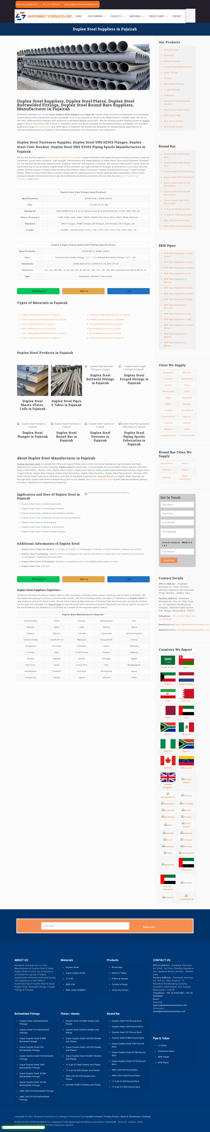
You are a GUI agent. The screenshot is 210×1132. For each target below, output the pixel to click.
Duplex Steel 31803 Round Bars (177, 164)
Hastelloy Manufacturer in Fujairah (107, 319)
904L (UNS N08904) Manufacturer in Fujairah (44, 333)
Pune (186, 385)
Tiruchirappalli (187, 435)
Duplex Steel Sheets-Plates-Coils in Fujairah (33, 405)
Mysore (187, 416)
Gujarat (187, 423)
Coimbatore (168, 416)
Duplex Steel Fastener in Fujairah (100, 436)
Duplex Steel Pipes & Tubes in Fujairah (66, 403)
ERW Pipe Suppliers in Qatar (178, 288)
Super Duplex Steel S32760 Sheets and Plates (83, 1040)
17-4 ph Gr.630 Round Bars (177, 209)
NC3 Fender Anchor (174, 127)
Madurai (168, 429)
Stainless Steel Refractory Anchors (177, 102)
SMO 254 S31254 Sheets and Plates (80, 1077)
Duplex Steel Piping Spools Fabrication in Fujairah (134, 438)
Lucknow (168, 423)
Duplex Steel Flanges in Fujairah (33, 434)
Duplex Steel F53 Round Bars (179, 177)
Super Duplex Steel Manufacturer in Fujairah (44, 319)
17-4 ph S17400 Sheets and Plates (83, 1065)
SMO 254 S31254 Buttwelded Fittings (34, 1098)
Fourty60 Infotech (93, 1116)
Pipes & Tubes (171, 50)
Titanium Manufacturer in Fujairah (106, 338)
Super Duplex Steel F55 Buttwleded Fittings (32, 1048)
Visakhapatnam (168, 435)
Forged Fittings (172, 89)
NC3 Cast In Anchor (174, 121)
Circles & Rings (120, 984)
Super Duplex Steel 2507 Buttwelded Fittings (32, 1066)
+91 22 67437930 (51, 4)
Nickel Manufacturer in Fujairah (105, 333)
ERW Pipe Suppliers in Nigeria (175, 335)
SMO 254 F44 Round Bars (177, 220)
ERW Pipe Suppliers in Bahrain (175, 280)
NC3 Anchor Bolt (172, 115)
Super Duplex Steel (75, 973)
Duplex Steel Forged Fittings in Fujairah (134, 379)
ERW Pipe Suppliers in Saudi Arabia (178, 255)
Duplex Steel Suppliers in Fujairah (63, 157)
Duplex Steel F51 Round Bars (179, 171)
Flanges (168, 78)
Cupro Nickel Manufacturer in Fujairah (41, 338)
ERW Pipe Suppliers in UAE (177, 319)
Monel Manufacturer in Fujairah (105, 329)
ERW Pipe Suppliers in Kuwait (179, 268)
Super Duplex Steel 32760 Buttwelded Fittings (33, 1075)
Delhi (187, 391)
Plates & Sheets (172, 61)
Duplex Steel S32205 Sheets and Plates (82, 1031)
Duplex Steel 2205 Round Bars (177, 155)
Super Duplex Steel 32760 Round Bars (177, 193)
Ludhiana (166, 470)
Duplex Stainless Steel (101, 479)
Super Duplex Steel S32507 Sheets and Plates (83, 1057)
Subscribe (149, 927)
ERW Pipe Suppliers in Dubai (178, 293)
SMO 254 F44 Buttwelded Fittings (37, 1091)
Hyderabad (187, 379)
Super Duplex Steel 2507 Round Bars (176, 202)
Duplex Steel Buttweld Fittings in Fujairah (100, 379)
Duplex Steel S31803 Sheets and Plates (82, 1022)
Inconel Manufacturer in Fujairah (105, 324)
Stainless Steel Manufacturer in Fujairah (109, 315)
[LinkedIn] (189, 4)
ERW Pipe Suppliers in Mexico (175, 344)
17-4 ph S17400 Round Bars (178, 215)
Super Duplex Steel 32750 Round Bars (177, 184)
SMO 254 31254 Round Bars (178, 226)
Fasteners (169, 95)
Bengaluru (168, 372)
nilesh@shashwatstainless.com (193, 630)
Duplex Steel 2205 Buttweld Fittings (34, 1022)
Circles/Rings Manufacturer (178, 67)
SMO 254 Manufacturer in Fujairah (39, 329)
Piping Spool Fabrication (176, 110)
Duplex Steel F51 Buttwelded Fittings (34, 1031)
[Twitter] (185, 4)
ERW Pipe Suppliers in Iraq (177, 314)
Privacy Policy (111, 1116)
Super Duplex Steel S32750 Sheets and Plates (83, 1048)
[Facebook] (181, 4)
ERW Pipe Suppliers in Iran (177, 273)
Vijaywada (187, 398)
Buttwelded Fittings (174, 84)
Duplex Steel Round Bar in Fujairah (66, 436)
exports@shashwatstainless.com (81, 4)
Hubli (187, 429)
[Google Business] (193, 4)
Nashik (168, 410)
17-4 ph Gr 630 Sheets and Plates (83, 1070)
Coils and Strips (120, 990)
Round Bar (169, 55)
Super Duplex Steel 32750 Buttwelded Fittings (33, 1083)
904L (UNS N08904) (76, 990)
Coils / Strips (170, 72)
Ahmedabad (168, 391)
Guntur (168, 385)
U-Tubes (162, 1045)
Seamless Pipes (166, 1051)
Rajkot (168, 404)
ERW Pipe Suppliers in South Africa (178, 326)
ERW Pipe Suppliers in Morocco (175, 306)
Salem (168, 398)
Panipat (187, 404)
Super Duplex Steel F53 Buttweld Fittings (36, 1057)
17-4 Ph (69, 979)
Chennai (168, 379)
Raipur (185, 463)
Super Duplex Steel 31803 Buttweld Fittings (33, 1040)
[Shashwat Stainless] (44, 16)
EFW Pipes (163, 1062)
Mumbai (187, 372)
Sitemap (146, 1116)
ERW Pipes (163, 1057)
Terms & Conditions (130, 1116)
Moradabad (187, 410)
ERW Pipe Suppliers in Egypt (178, 299)
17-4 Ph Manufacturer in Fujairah (38, 324)
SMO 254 (70, 984)
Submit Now (169, 560)
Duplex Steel (44, 127)
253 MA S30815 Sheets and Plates (83, 1085)
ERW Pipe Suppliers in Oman (178, 262)
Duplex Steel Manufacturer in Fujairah (41, 315)
